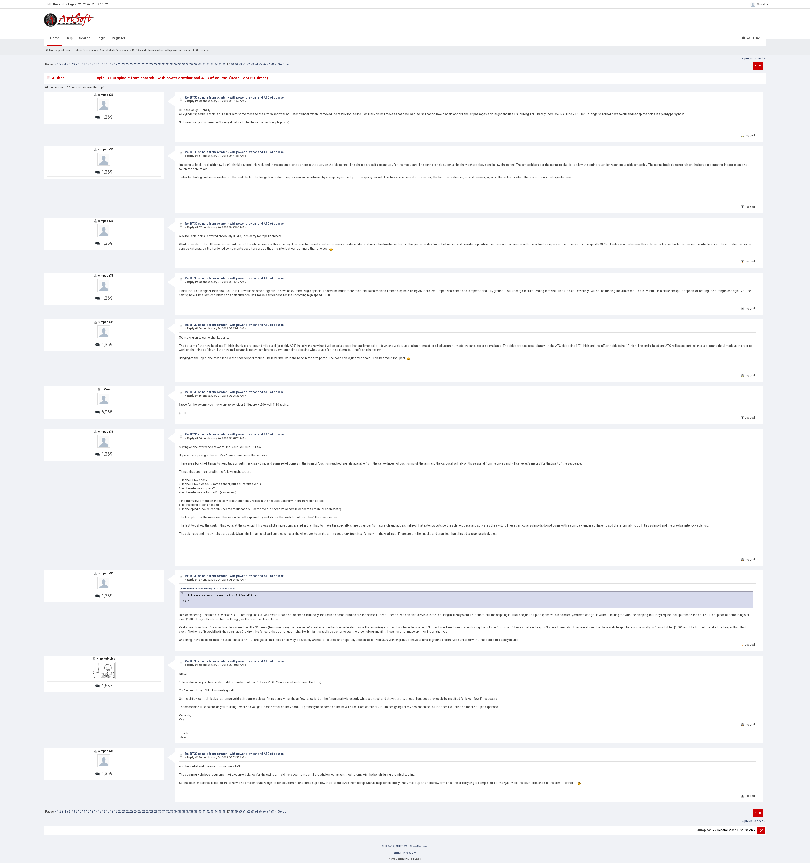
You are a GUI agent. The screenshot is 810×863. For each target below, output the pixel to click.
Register (119, 38)
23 (132, 64)
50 (240, 64)
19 (115, 64)
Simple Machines (418, 846)
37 (188, 64)
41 (204, 64)
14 (95, 64)
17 (107, 64)
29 (156, 64)
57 (268, 64)
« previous (749, 58)
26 (144, 64)
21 (124, 64)
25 (140, 64)
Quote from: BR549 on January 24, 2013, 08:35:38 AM (207, 588)
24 (136, 64)
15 (99, 64)
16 (103, 64)
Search (84, 38)
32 (168, 64)
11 (83, 64)
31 (164, 64)
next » (761, 58)
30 (160, 64)
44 (216, 64)
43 (212, 64)
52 (248, 64)
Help (69, 38)
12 (87, 64)
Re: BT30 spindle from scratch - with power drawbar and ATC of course (234, 97)
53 (252, 64)
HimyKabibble (105, 658)
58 (272, 64)
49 (236, 64)
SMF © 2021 (402, 846)
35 (180, 64)
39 (196, 64)
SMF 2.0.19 (388, 846)
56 (264, 64)
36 (184, 64)
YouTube (752, 38)
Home (54, 38)
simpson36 (105, 94)
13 (91, 64)
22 (128, 64)
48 (232, 64)
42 (208, 64)
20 (120, 64)
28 (152, 64)
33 (172, 64)
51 (244, 64)
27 (148, 64)
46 (224, 64)
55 (260, 64)
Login (101, 38)
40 (200, 64)
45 (220, 64)
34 (176, 64)
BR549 (105, 389)
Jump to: (704, 830)
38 (192, 64)
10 (79, 64)
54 (256, 64)
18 (111, 64)
